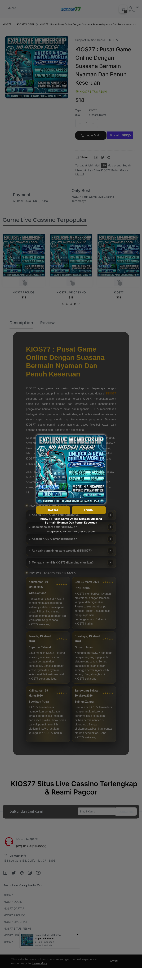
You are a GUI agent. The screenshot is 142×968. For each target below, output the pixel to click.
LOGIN (88, 510)
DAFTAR (53, 510)
